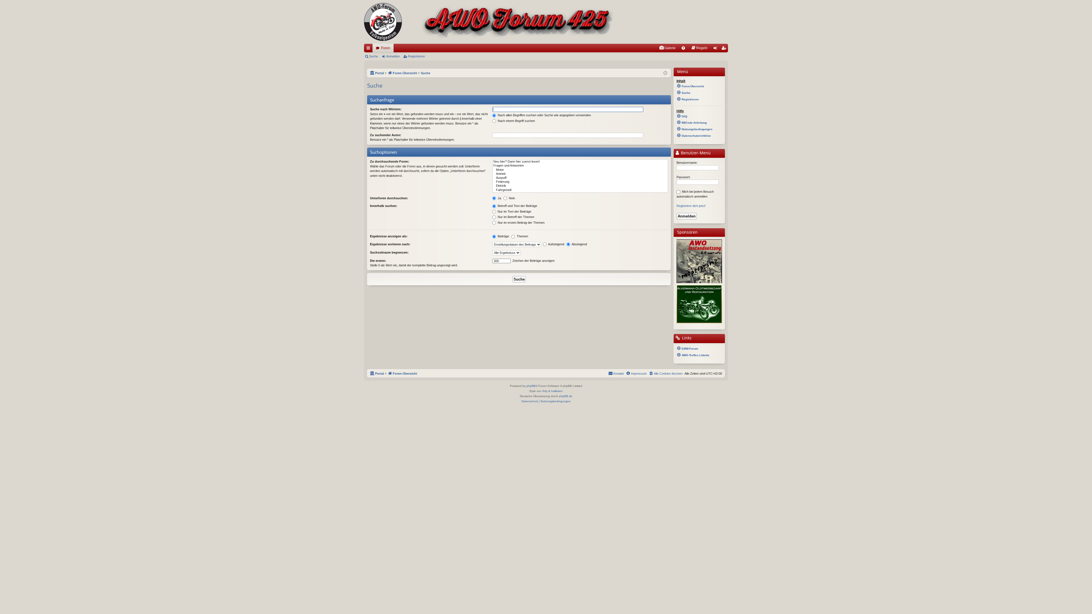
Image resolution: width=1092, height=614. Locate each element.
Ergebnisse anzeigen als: (389, 236)
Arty (544, 391)
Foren (385, 48)
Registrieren (416, 56)
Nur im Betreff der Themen (515, 217)
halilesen (557, 391)
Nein (511, 198)
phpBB (530, 385)
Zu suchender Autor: (385, 135)
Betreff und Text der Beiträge (517, 206)
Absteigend (579, 244)
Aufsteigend (555, 244)
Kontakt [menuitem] (618, 373)
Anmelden (393, 56)
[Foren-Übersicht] (489, 22)
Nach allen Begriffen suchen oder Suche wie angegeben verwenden (544, 115)
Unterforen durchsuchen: (389, 198)
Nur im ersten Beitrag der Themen (521, 222)
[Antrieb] (580, 174)
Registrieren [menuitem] (725, 49)
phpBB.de (565, 396)
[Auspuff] (580, 178)
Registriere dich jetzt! (691, 206)
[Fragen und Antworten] (580, 166)
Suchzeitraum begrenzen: (389, 252)
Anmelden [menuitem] (716, 49)
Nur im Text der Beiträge (514, 211)
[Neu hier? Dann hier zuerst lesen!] (580, 162)
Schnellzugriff (369, 49)
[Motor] (580, 170)
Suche (373, 56)
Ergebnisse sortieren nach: (390, 244)
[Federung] (580, 182)
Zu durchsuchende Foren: (389, 161)
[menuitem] (667, 48)
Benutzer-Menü (695, 152)
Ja (499, 198)
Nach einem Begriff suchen (516, 121)
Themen (522, 236)
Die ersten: (378, 260)
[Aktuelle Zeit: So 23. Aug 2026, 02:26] (665, 73)
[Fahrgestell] (580, 190)
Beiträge (503, 236)
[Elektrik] (580, 186)
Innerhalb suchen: (383, 206)
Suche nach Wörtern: (386, 109)
